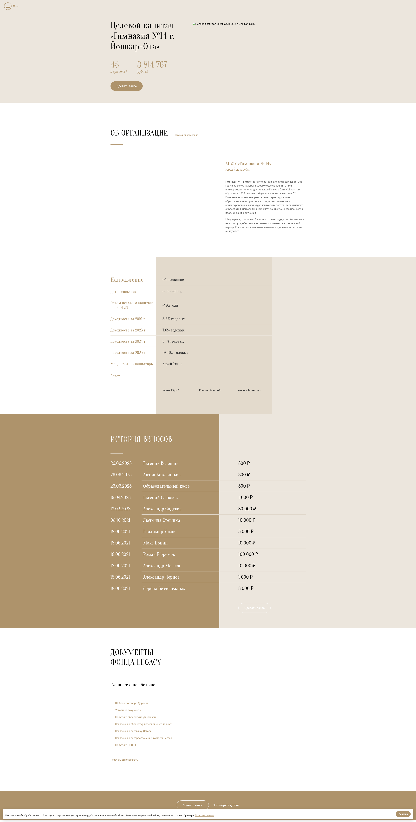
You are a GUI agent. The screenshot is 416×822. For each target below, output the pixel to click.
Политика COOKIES (126, 745)
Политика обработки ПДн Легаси (135, 717)
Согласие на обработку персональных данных (143, 724)
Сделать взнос (127, 86)
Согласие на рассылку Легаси (133, 731)
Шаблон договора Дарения (131, 703)
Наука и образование (186, 135)
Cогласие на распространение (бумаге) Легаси (143, 738)
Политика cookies (204, 815)
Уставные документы (128, 710)
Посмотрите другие (226, 805)
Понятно (403, 814)
